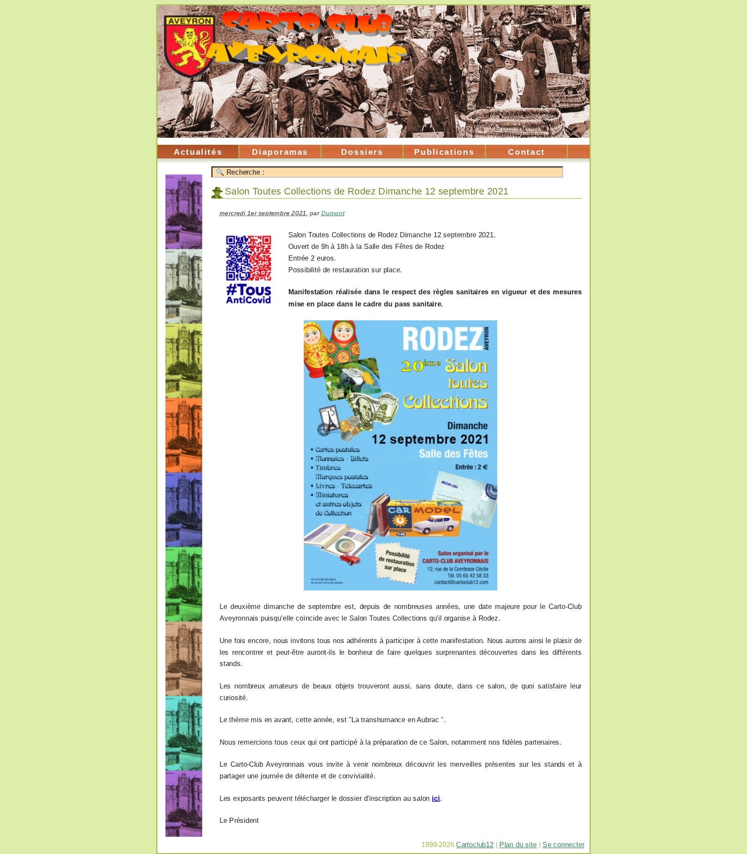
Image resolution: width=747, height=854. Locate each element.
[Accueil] (373, 75)
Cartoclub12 (474, 845)
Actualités (198, 151)
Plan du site (517, 845)
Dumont (333, 213)
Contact (526, 151)
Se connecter (563, 845)
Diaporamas (280, 151)
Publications (444, 151)
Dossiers (362, 151)
